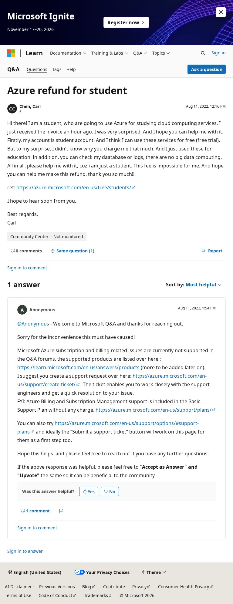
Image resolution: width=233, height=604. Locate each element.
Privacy (139, 586)
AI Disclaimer (18, 586)
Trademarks (96, 595)
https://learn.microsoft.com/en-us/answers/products (78, 367)
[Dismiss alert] (221, 12)
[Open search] (203, 53)
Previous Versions (57, 586)
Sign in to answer (25, 551)
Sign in (218, 53)
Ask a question (206, 69)
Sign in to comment (27, 268)
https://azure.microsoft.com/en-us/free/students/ (73, 187)
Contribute (114, 586)
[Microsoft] (11, 53)
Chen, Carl (30, 106)
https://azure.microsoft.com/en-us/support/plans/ (153, 410)
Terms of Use (18, 595)
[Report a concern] (61, 511)
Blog (86, 586)
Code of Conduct (55, 595)
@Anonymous (33, 323)
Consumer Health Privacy (183, 586)
